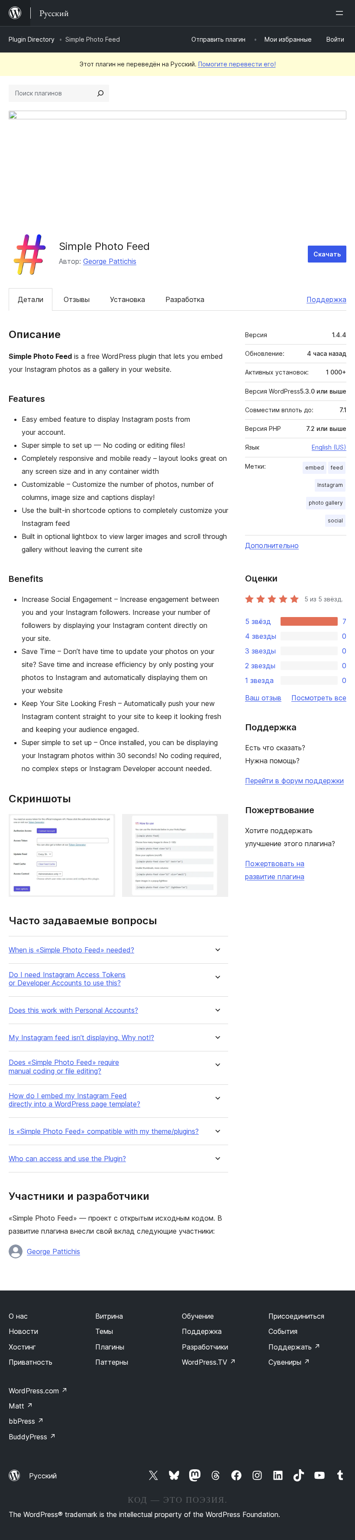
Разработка (184, 299)
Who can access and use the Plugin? (67, 1159)
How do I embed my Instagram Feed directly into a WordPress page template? (74, 1100)
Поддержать (294, 1347)
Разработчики (205, 1347)
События (282, 1331)
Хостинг (22, 1347)
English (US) (329, 447)
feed (337, 467)
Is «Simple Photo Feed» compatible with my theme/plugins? (104, 1131)
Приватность (30, 1362)
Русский (43, 1475)
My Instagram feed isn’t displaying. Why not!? (81, 1038)
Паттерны (111, 1362)
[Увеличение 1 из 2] (103, 825)
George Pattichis (109, 261)
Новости (23, 1331)
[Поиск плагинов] (100, 93)
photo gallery (326, 502)
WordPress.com (38, 1390)
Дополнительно (272, 545)
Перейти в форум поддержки (294, 780)
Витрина (109, 1316)
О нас (18, 1316)
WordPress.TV (209, 1362)
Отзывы (77, 299)
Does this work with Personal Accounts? (73, 1010)
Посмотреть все (318, 697)
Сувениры (289, 1362)
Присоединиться (296, 1316)
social (335, 520)
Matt (21, 1406)
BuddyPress (32, 1436)
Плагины (109, 1347)
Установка (127, 299)
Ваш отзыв (263, 697)
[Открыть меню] (341, 13)
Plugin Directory (32, 39)
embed (314, 467)
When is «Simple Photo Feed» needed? (71, 950)
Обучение (198, 1316)
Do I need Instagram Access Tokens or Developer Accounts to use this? (67, 979)
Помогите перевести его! (237, 64)
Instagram (330, 485)
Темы (104, 1331)
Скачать (327, 254)
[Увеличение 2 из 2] (216, 825)
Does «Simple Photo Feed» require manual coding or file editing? (64, 1066)
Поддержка (326, 299)
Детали (30, 299)
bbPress (26, 1421)
